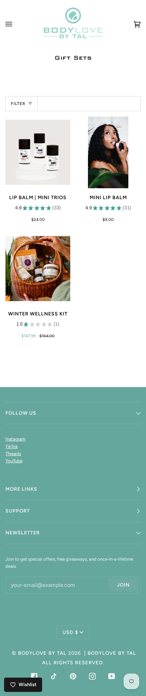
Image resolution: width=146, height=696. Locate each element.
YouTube (13, 460)
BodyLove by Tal (42, 653)
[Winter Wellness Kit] (37, 268)
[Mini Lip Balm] (108, 152)
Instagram (15, 439)
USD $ (70, 632)
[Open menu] (15, 24)
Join (123, 585)
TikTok (11, 446)
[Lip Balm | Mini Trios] (37, 152)
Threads (13, 453)
